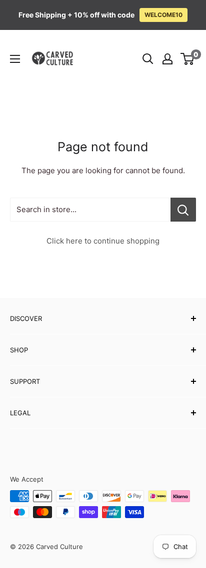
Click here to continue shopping (103, 241)
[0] (188, 59)
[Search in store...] (183, 210)
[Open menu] (15, 59)
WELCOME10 (163, 14)
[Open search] (148, 58)
